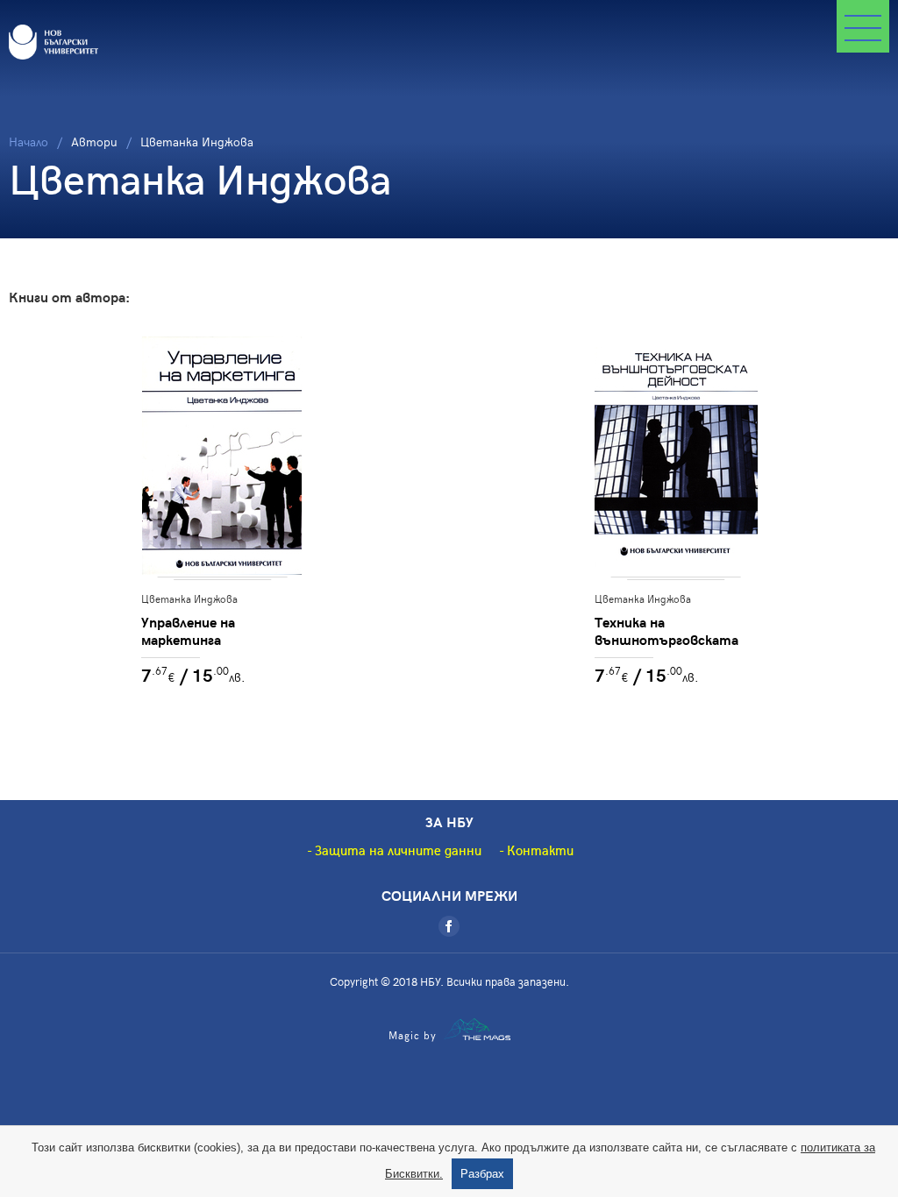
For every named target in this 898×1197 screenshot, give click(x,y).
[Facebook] (449, 926)
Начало (28, 141)
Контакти (540, 850)
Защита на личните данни (398, 850)
